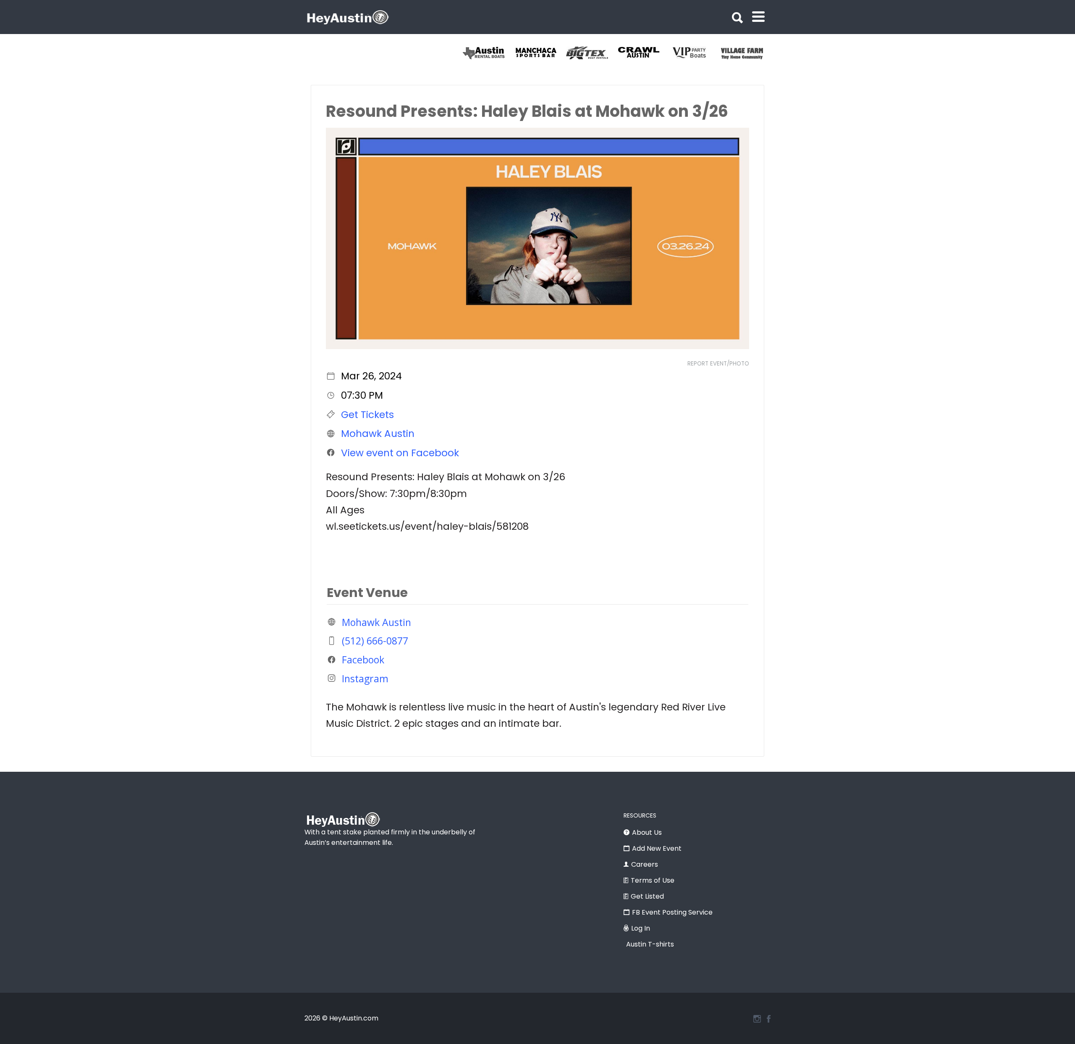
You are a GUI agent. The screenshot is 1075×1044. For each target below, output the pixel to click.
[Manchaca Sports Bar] (540, 53)
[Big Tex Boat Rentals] (592, 53)
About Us (647, 832)
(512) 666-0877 (375, 640)
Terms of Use (652, 880)
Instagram (365, 678)
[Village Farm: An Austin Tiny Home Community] (747, 53)
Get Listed (647, 896)
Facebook (363, 659)
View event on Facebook (400, 452)
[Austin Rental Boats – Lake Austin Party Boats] (488, 53)
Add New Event (657, 848)
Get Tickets (367, 414)
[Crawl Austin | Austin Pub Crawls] (643, 53)
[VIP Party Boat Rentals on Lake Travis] (695, 53)
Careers (644, 864)
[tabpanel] (747, 53)
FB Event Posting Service (672, 912)
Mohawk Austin (377, 433)
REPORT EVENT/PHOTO (718, 364)
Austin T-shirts (650, 944)
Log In (640, 928)
